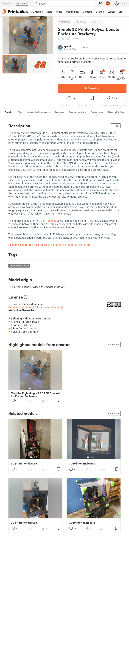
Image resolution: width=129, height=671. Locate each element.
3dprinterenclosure (19, 265)
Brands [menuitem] (100, 11)
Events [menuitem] (111, 11)
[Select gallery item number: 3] (35, 388)
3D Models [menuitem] (37, 11)
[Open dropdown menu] (124, 29)
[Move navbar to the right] (125, 11)
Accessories (97, 22)
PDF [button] (117, 125)
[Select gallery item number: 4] (38, 388)
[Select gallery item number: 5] (40, 388)
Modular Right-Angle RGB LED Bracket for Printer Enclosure (35, 395)
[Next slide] (50, 64)
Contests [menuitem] (87, 11)
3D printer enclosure (24, 463)
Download (94, 88)
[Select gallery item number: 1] (30, 388)
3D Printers (81, 22)
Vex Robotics (48, 220)
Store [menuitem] (49, 11)
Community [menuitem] (72, 11)
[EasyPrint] (100, 3)
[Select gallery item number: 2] (33, 388)
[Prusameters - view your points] (108, 3)
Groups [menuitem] (122, 11)
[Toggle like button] (13, 400)
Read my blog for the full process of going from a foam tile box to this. (49, 244)
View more (113, 344)
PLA (102, 77)
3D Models (65, 22)
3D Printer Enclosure (82, 463)
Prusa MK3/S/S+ (121, 78)
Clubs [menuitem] (59, 11)
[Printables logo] (15, 11)
